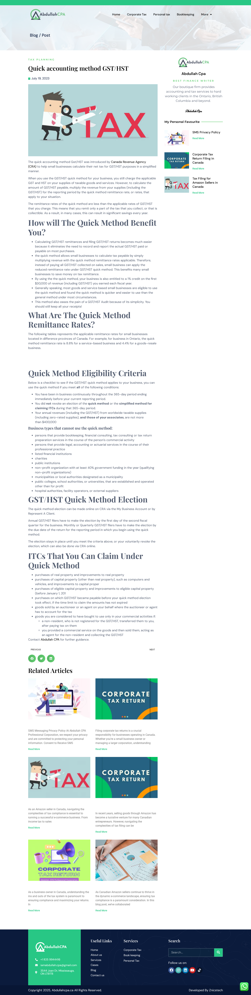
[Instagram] (178, 970)
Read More (34, 749)
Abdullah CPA (50, 639)
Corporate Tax (137, 14)
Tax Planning (41, 59)
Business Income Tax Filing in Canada (57, 886)
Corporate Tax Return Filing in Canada (125, 725)
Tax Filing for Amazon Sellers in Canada (59, 803)
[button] (32, 658)
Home (116, 14)
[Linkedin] (185, 970)
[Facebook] (171, 970)
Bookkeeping (185, 14)
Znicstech (216, 990)
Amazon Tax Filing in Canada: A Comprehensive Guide (120, 805)
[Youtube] (192, 970)
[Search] (218, 952)
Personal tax (161, 14)
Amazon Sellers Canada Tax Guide (121, 886)
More (204, 14)
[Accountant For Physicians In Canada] (199, 970)
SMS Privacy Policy (42, 725)
